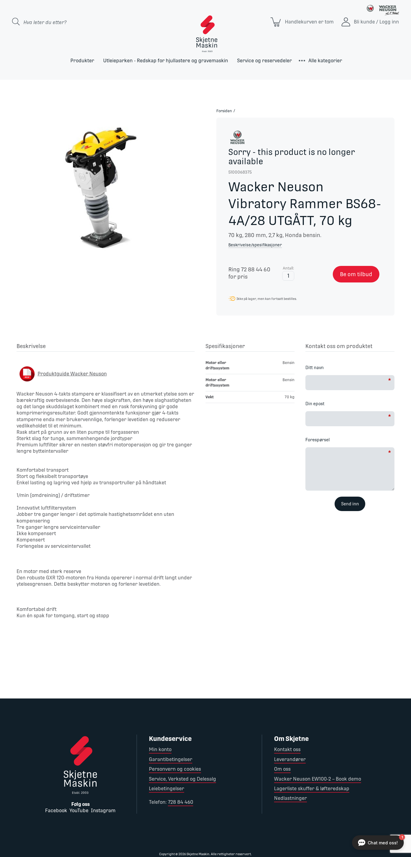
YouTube (79, 810)
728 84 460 (180, 802)
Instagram (103, 810)
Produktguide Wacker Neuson (72, 374)
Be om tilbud (356, 274)
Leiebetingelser (166, 788)
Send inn (350, 503)
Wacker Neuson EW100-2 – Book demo (317, 779)
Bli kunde (364, 22)
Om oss (282, 769)
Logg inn (389, 22)
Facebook (56, 810)
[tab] (106, 347)
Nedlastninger (290, 798)
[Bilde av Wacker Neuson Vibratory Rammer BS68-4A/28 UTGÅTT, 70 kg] (103, 189)
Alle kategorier (325, 60)
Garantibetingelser (170, 759)
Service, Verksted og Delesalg (182, 779)
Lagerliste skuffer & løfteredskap (311, 788)
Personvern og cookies (175, 769)
